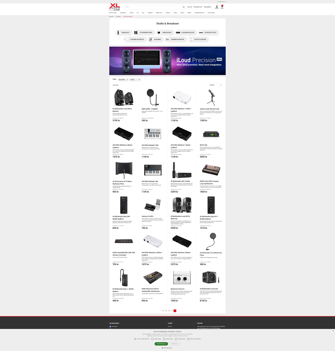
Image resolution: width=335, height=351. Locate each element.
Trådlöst (150, 13)
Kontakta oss (198, 7)
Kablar (189, 13)
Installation (123, 13)
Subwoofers (166, 32)
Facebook (114, 326)
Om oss (190, 7)
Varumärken (207, 7)
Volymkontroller (188, 32)
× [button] (333, 330)
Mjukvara (157, 39)
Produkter (118, 16)
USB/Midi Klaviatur (177, 39)
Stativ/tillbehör (200, 39)
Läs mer (186, 336)
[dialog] (167, 340)
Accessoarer (211, 13)
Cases (182, 13)
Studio (131, 13)
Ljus (143, 13)
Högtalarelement (199, 13)
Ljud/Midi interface (137, 39)
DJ (137, 13)
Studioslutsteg (210, 32)
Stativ (175, 13)
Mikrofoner (159, 13)
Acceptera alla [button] (161, 344)
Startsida (111, 16)
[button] (167, 348)
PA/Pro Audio (112, 13)
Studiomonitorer (146, 32)
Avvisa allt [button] (174, 344)
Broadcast (125, 32)
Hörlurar (168, 13)
